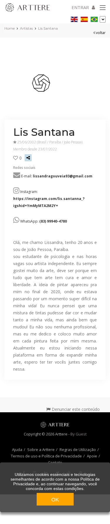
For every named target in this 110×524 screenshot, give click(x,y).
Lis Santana (48, 28)
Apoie (92, 456)
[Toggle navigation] (103, 8)
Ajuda (17, 449)
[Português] (94, 18)
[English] (74, 18)
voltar (101, 32)
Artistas (26, 28)
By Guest (78, 434)
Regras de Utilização (78, 449)
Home (9, 28)
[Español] (84, 18)
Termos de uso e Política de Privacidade (46, 456)
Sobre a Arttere (41, 449)
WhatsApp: (43, 221)
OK (55, 500)
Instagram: (48, 198)
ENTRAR (80, 7)
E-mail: (56, 176)
